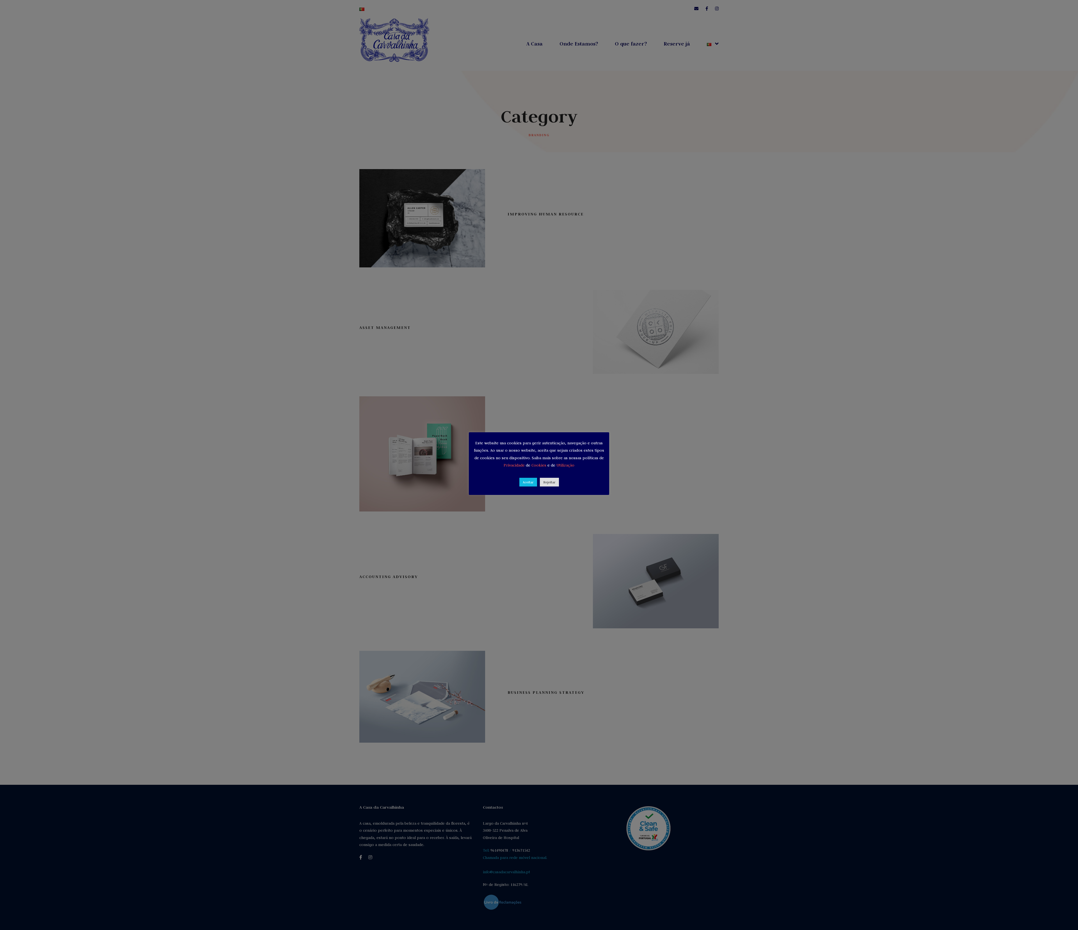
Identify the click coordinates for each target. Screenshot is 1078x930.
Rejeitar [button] (549, 482)
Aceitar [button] (528, 482)
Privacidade (515, 465)
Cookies (539, 465)
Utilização (565, 465)
